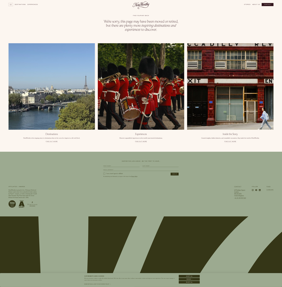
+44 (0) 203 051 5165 (240, 198)
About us (256, 4)
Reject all (189, 282)
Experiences (32, 4)
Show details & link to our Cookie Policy (96, 284)
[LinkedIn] (260, 190)
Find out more (52, 141)
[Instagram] (253, 190)
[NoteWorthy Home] (141, 4)
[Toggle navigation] (11, 4)
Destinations (20, 4)
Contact (267, 4)
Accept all (189, 276)
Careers (270, 190)
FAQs (269, 186)
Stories (247, 4)
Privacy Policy (134, 176)
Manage (189, 279)
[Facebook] (256, 190)
